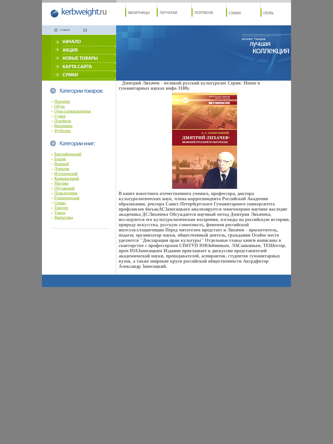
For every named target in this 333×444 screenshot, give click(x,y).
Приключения (65, 193)
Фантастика (63, 217)
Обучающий (64, 188)
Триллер (61, 207)
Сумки (59, 116)
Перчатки (62, 101)
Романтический (66, 198)
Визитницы (63, 126)
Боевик (60, 159)
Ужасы (59, 212)
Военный (61, 164)
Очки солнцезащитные (72, 111)
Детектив (61, 168)
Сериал (60, 203)
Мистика (61, 183)
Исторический (65, 173)
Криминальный (66, 178)
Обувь (59, 106)
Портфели (62, 121)
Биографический (67, 154)
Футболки (62, 130)
